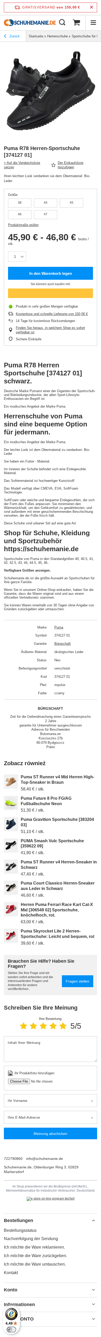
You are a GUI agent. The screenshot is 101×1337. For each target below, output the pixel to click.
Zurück (14, 36)
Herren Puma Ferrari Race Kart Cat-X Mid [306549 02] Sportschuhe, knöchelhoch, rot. (57, 910)
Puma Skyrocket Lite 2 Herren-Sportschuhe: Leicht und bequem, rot (57, 934)
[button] (13, 91)
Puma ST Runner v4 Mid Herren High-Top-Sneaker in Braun (57, 780)
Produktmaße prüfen (23, 225)
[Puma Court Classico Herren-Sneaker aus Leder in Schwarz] (11, 888)
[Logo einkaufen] (30, 22)
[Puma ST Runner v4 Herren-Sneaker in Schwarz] (11, 867)
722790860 (13, 1159)
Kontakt (11, 1272)
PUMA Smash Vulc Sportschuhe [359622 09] (52, 843)
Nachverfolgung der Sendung (31, 1238)
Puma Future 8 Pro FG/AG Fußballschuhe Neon (46, 801)
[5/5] (63, 1026)
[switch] (11, 1329)
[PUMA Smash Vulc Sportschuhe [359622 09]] (11, 845)
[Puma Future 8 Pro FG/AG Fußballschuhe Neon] (11, 803)
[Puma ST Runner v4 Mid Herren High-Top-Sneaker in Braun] (11, 781)
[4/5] (53, 1026)
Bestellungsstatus (20, 1230)
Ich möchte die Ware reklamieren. (34, 1247)
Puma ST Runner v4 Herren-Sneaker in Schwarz (59, 865)
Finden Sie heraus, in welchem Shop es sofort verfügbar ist (50, 330)
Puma (58, 627)
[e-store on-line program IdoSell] (51, 1199)
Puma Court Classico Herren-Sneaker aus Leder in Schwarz (58, 886)
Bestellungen (18, 1220)
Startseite (36, 36)
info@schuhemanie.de (44, 1159)
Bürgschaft (62, 644)
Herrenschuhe (57, 36)
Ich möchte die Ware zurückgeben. (35, 1255)
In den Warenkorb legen (50, 273)
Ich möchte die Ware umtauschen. (35, 1264)
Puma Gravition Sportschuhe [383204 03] (57, 822)
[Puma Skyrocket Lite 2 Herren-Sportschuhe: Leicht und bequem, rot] (11, 936)
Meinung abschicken (50, 1134)
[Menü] (93, 22)
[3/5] (43, 1026)
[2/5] (33, 1026)
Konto (10, 1289)
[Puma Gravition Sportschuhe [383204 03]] (11, 824)
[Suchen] (62, 22)
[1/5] (23, 1026)
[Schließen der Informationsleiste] (91, 7)
